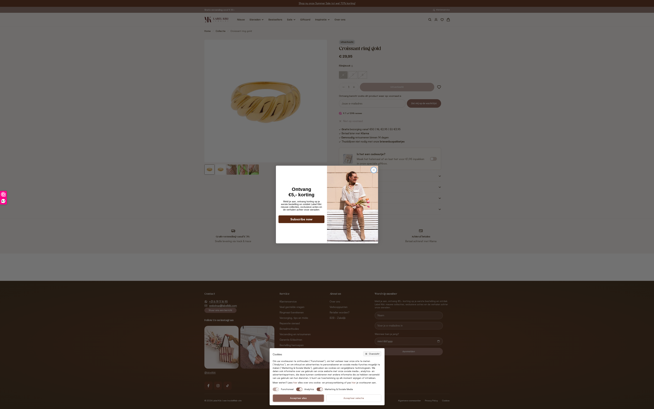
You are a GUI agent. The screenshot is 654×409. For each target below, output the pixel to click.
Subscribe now (301, 219)
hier (354, 382)
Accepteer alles (298, 398)
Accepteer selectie (354, 398)
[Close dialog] (374, 170)
